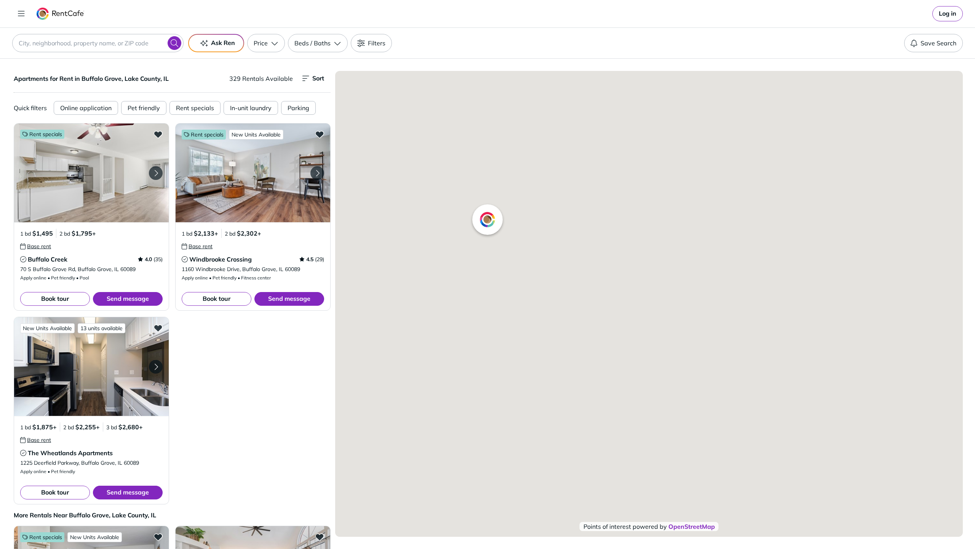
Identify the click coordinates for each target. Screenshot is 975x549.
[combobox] (98, 43)
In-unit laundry (251, 108)
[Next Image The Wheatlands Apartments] (156, 367)
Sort (318, 78)
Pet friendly (144, 108)
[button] (91, 173)
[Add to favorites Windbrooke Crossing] (319, 134)
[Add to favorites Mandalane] (158, 537)
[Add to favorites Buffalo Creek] (158, 134)
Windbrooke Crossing (220, 259)
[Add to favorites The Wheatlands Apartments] (158, 328)
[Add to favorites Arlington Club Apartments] (319, 537)
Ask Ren (223, 43)
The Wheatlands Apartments (70, 453)
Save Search (938, 43)
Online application (86, 108)
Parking (298, 108)
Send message (128, 298)
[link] (947, 13)
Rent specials (195, 108)
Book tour (55, 298)
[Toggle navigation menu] (21, 14)
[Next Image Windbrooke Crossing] (317, 173)
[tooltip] (35, 246)
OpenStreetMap (691, 526)
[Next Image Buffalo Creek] (156, 173)
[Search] (174, 43)
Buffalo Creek (47, 259)
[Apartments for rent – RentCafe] (60, 14)
